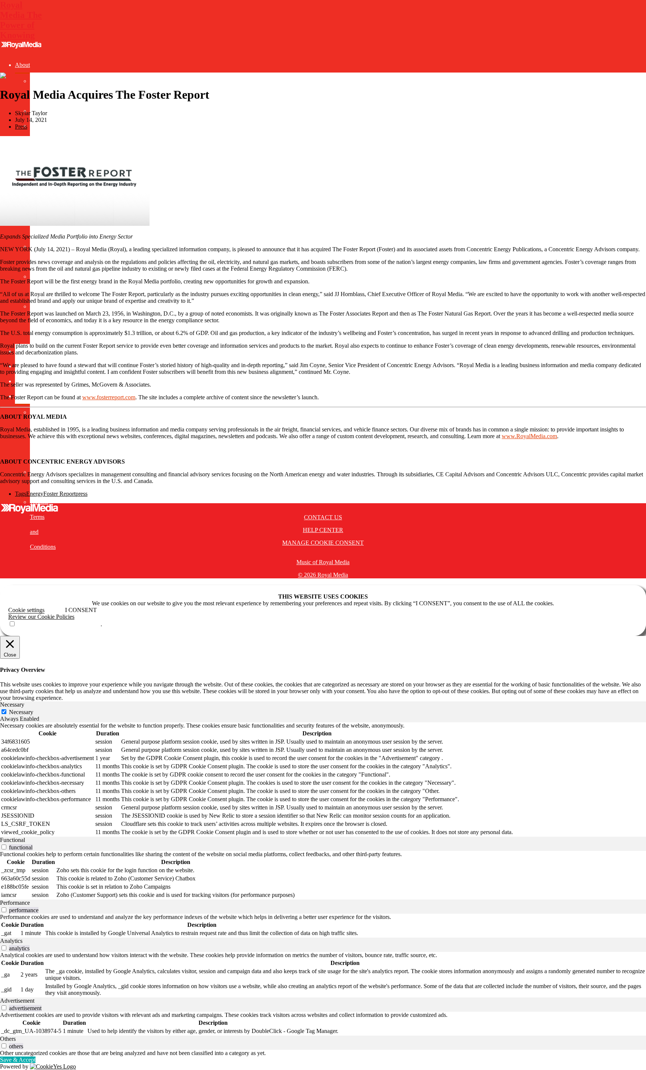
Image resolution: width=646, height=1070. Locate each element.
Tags (20, 494)
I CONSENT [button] (81, 610)
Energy (34, 494)
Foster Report (59, 494)
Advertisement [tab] (17, 1000)
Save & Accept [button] (18, 1060)
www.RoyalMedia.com (529, 436)
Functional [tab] (12, 840)
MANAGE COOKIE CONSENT (323, 542)
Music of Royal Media (323, 562)
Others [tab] (8, 1039)
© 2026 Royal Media (323, 575)
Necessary (21, 712)
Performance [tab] (15, 903)
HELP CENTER (323, 530)
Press (21, 126)
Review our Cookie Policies (41, 617)
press (81, 494)
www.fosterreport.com (108, 397)
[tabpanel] (323, 779)
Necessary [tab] (12, 704)
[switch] (3, 847)
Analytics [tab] (11, 941)
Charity (38, 126)
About (22, 65)
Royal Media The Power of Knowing (21, 20)
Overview (41, 81)
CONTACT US (323, 517)
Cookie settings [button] (26, 610)
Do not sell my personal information (58, 624)
